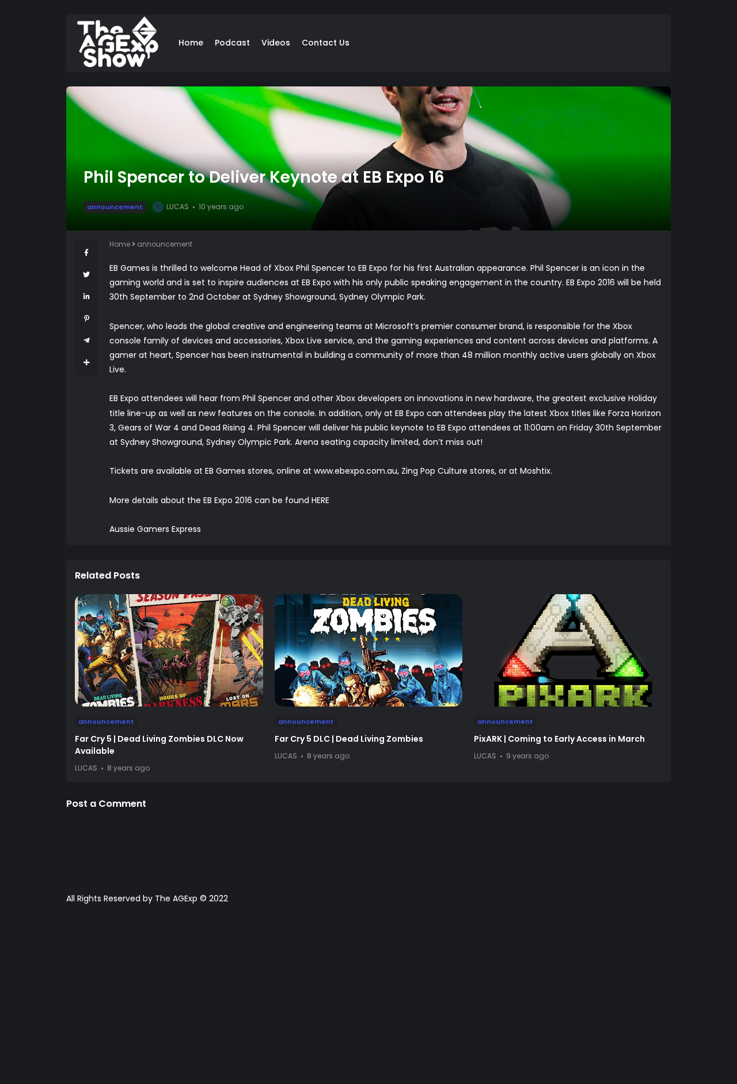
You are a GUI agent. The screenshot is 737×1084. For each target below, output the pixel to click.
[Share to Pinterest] (86, 318)
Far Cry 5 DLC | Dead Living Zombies (349, 739)
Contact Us (325, 42)
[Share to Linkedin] (86, 296)
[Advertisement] (368, 1000)
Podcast (232, 42)
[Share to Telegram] (86, 340)
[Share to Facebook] (86, 253)
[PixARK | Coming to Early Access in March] (568, 650)
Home (190, 42)
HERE (320, 500)
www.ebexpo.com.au (355, 471)
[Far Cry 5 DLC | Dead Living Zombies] (369, 650)
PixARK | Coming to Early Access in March (559, 739)
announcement (115, 206)
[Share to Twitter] (86, 275)
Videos (275, 42)
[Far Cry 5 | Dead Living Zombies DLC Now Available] (169, 650)
